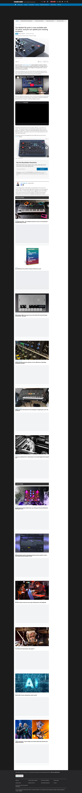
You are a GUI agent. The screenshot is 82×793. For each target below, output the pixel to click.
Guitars (25, 4)
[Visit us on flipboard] (54, 1)
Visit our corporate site (55, 772)
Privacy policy (56, 780)
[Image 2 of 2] (46, 148)
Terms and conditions (45, 780)
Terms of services (30, 172)
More (59, 4)
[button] (66, 1)
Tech (16, 24)
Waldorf (17, 136)
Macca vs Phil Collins (39, 20)
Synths (20, 24)
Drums (37, 4)
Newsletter (46, 61)
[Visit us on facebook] (47, 1)
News (17, 33)
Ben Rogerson (22, 33)
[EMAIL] (23, 185)
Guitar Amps (53, 4)
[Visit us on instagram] (51, 1)
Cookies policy (18, 782)
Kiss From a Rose (60, 20)
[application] (32, 113)
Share (18, 61)
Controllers (31, 4)
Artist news (20, 4)
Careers (55, 782)
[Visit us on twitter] (49, 1)
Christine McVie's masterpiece (26, 20)
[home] (15, 4)
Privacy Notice (18, 173)
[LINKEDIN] (21, 185)
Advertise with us (31, 782)
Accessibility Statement (45, 782)
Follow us (40, 61)
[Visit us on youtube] (53, 1)
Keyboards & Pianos (44, 4)
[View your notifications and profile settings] (62, 2)
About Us (17, 780)
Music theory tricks (50, 20)
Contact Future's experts (32, 780)
